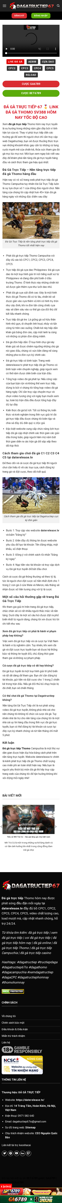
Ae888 (32, 61)
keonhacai (25, 1145)
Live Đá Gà (15, 61)
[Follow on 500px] (22, 1153)
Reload (31, 74)
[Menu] (4, 6)
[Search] (58, 5)
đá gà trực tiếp (17, 124)
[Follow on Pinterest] (10, 1153)
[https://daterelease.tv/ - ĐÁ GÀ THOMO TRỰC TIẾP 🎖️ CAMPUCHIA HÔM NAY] (31, 5)
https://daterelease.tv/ (30, 1100)
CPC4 (37, 68)
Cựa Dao (48, 61)
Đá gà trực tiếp (12, 898)
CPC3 (24, 68)
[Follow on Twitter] (4, 1153)
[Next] (55, 833)
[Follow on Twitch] (28, 1153)
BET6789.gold (35, 1178)
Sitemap (30, 1127)
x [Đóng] (6, 1186)
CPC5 (50, 68)
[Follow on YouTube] (16, 1153)
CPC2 (12, 68)
